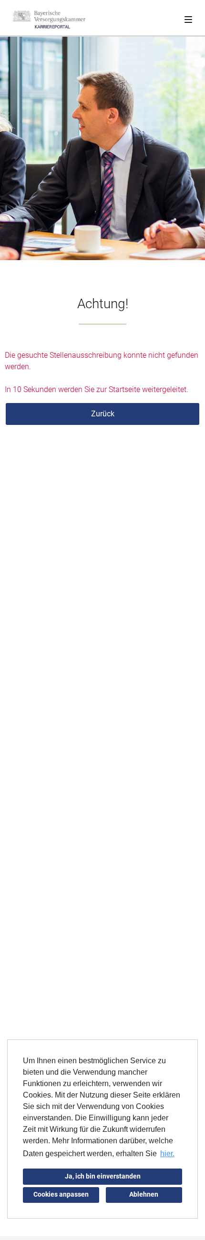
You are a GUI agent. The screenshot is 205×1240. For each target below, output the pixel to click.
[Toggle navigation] (188, 17)
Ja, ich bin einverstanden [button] (103, 1176)
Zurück (102, 413)
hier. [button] (167, 1153)
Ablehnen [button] (143, 1194)
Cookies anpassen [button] (61, 1194)
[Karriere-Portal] (49, 19)
